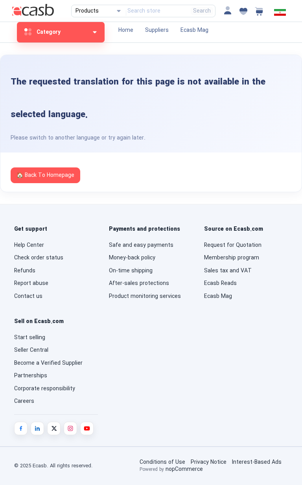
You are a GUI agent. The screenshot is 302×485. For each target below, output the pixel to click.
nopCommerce (184, 469)
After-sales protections (139, 283)
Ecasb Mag (194, 30)
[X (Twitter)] (54, 428)
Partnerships (30, 375)
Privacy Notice (208, 462)
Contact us (28, 296)
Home (125, 30)
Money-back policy (132, 258)
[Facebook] (21, 428)
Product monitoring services (145, 296)
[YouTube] (87, 428)
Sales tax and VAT (228, 270)
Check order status (38, 258)
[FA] (280, 14)
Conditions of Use (162, 462)
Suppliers (157, 30)
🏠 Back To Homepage (45, 175)
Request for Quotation (232, 245)
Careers (24, 401)
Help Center (29, 245)
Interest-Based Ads (257, 462)
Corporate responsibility (44, 388)
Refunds (24, 270)
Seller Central (31, 350)
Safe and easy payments (141, 245)
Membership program (231, 258)
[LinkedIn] (37, 428)
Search (202, 11)
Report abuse (31, 283)
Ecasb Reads (220, 283)
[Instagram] (70, 428)
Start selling (29, 337)
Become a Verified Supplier (48, 363)
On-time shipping (131, 270)
